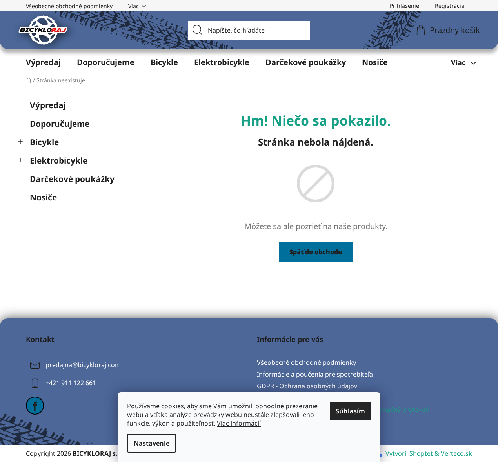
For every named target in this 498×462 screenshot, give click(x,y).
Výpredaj (48, 105)
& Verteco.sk (452, 453)
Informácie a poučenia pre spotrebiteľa (315, 374)
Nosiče (43, 197)
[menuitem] (43, 62)
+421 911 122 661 (70, 382)
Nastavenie (151, 443)
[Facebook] (35, 406)
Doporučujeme (59, 123)
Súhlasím (350, 411)
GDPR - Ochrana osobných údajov (307, 386)
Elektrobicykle (58, 160)
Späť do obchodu (315, 251)
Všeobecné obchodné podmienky (69, 6)
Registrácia (449, 5)
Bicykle (44, 141)
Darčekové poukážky (72, 178)
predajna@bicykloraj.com (83, 364)
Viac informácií (239, 423)
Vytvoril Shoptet (409, 453)
